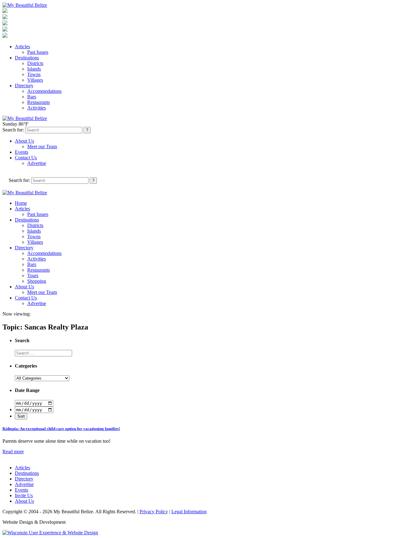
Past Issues (37, 52)
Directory (24, 85)
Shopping (36, 281)
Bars (31, 96)
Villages (35, 80)
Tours (32, 275)
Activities (36, 107)
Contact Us (26, 157)
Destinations (27, 57)
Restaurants (38, 102)
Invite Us (24, 495)
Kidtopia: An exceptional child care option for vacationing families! (61, 428)
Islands (34, 68)
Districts (35, 63)
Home (21, 203)
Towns (34, 74)
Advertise (36, 163)
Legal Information (189, 511)
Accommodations (44, 91)
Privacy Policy (154, 511)
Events (21, 152)
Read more (13, 451)
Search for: (13, 129)
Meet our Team (42, 146)
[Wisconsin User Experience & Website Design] (50, 532)
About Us (24, 141)
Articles (22, 46)
